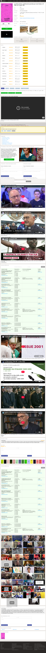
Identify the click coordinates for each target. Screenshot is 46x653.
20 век (25, 629)
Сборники (24, 644)
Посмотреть (25, 47)
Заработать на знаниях (24, 88)
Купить (7, 28)
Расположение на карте (4, 275)
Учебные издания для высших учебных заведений (17, 647)
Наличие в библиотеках (6, 138)
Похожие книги (4, 140)
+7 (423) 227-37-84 (40, 509)
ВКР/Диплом (12, 88)
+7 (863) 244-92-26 (40, 327)
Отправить (29, 455)
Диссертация (18, 88)
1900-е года (14, 629)
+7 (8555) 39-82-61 (40, 289)
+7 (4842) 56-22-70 (40, 278)
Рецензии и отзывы (5, 139)
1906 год (3, 629)
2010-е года (2, 643)
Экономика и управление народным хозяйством (39, 649)
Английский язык (14, 644)
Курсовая (7, 88)
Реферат (2, 88)
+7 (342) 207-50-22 (40, 315)
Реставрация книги (23, 25)
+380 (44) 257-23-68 (40, 271)
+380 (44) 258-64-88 (40, 270)
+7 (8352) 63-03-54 (40, 297)
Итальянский (37, 629)
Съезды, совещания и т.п (37, 643)
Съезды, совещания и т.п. (15, 649)
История (13, 648)
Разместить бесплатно (27, 176)
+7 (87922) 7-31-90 (40, 523)
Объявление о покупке (5, 137)
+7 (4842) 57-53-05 (40, 277)
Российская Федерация (26, 643)
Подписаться (29, 181)
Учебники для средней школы (38, 644)
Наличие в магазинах (5, 141)
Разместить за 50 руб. (5, 176)
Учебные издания (14, 643)
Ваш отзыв (3, 445)
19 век (1, 644)
